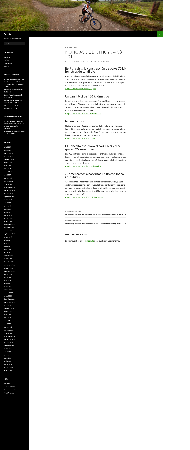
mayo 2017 (8, 246)
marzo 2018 (8, 215)
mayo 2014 (8, 358)
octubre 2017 (8, 231)
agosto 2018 (8, 200)
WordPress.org (9, 393)
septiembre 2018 (9, 197)
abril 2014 (7, 361)
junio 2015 (7, 318)
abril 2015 (7, 324)
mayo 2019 (8, 172)
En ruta (7, 34)
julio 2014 (7, 352)
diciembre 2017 (9, 225)
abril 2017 (7, 249)
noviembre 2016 (9, 265)
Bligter (86, 62)
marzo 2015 (8, 327)
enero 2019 (8, 184)
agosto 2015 (8, 311)
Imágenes (7, 57)
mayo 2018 (8, 209)
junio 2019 (7, 169)
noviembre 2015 (9, 302)
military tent (8, 131)
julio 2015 (7, 315)
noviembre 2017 (9, 228)
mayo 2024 (8, 150)
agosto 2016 (8, 274)
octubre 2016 (8, 268)
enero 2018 (8, 221)
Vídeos (6, 66)
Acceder (7, 384)
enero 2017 (8, 259)
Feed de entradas (9, 387)
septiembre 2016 (9, 271)
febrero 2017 (8, 256)
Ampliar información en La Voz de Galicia (83, 166)
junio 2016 (7, 280)
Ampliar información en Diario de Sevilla (83, 113)
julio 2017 (7, 240)
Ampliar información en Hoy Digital (80, 88)
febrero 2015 (8, 330)
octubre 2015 (8, 305)
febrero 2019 (8, 181)
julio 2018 (7, 203)
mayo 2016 (8, 283)
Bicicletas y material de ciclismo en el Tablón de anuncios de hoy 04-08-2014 (95, 222)
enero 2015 (8, 333)
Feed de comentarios (11, 390)
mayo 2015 (8, 321)
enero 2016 (8, 296)
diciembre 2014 (9, 336)
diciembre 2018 (9, 187)
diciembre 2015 (9, 299)
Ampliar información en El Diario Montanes (84, 197)
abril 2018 (7, 212)
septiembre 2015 (9, 308)
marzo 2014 (8, 364)
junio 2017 (7, 243)
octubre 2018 (8, 193)
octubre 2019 (8, 156)
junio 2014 (7, 355)
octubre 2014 (8, 342)
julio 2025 (7, 147)
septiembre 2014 (9, 346)
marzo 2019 (8, 178)
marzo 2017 (8, 252)
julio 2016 (7, 277)
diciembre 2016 (9, 262)
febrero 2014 (8, 367)
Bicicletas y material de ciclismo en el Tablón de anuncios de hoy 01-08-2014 (95, 212)
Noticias (6, 60)
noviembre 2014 (9, 339)
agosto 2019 (8, 162)
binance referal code (11, 121)
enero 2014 (8, 370)
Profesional (8, 63)
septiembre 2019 (9, 159)
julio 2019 (7, 166)
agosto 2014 (8, 349)
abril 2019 (7, 175)
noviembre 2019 (9, 153)
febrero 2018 (8, 218)
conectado (89, 240)
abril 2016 (7, 287)
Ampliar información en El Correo (80, 138)
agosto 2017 (8, 237)
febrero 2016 (8, 293)
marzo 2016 (8, 290)
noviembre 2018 (9, 190)
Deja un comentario (101, 62)
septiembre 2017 (9, 234)
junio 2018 (7, 206)
